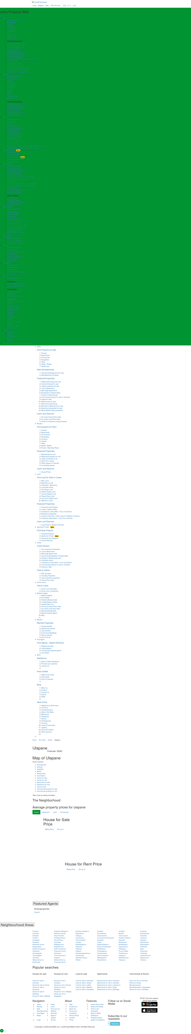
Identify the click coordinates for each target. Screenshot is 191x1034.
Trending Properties (14, 200)
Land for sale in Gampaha (85, 989)
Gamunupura (123, 936)
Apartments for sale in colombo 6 (108, 985)
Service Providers (13, 326)
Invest (39, 543)
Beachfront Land (13, 126)
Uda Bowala (80, 955)
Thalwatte (143, 953)
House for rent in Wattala (62, 991)
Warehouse (11, 38)
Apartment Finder (11, 150)
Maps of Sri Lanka (13, 291)
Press (71, 1020)
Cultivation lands (13, 181)
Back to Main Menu (14, 20)
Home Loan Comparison (15, 243)
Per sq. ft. (60, 829)
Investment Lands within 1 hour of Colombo (22, 183)
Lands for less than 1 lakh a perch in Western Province (26, 146)
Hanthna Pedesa (124, 938)
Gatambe (143, 936)
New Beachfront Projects (50, 375)
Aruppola (35, 933)
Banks (39, 771)
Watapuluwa (144, 958)
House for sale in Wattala (41, 996)
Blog (8, 234)
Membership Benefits (14, 230)
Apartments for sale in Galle (107, 987)
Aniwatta (100, 931)
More (5, 276)
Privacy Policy (74, 1015)
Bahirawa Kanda (60, 933)
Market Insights (8, 207)
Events (9, 339)
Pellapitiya (122, 949)
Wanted (5, 245)
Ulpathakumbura (81, 958)
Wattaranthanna (38, 960)
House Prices (46, 472)
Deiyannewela (59, 936)
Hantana (143, 960)
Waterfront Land (13, 143)
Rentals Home (12, 78)
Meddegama (123, 944)
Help (47, 5)
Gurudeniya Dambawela (105, 938)
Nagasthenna (58, 947)
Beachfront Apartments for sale (18, 67)
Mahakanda (144, 942)
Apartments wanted (14, 252)
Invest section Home (14, 168)
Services (54, 1013)
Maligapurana (59, 944)
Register (41, 5)
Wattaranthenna (59, 960)
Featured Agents (45, 903)
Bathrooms (11, 310)
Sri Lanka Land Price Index (16, 227)
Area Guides (42, 671)
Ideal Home (11, 299)
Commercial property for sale (47, 789)
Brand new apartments (15, 65)
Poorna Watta (123, 951)
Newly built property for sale (17, 43)
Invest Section (43, 545)
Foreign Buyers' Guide (15, 221)
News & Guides (53, 1016)
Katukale (122, 940)
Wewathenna (101, 960)
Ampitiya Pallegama (61, 931)
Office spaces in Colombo (16, 113)
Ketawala (35, 942)
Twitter (12, 343)
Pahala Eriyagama (38, 949)
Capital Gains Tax (13, 223)
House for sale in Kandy (40, 985)
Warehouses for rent (14, 104)
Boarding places (135, 985)
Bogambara (80, 933)
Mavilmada (36, 962)
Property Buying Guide (15, 219)
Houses (10, 24)
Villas (9, 33)
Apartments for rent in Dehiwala (108, 989)
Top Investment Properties (50, 549)
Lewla (99, 942)
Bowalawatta (144, 933)
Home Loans (7, 236)
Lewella (78, 942)
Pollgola (78, 951)
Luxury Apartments (14, 50)
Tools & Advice (43, 570)
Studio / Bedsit (12, 35)
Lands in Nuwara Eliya (49, 509)
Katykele (143, 940)
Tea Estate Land (13, 132)
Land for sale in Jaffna (83, 985)
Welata (78, 960)
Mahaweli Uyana (38, 944)
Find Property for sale (46, 349)
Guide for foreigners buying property (54, 421)
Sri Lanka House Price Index (17, 225)
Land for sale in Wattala (84, 987)
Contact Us (11, 337)
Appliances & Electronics (15, 301)
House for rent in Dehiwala (60, 988)
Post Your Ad (55, 5)
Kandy (50, 740)
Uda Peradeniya (102, 955)
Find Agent (7, 263)
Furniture (10, 303)
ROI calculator (12, 198)
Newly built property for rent (17, 106)
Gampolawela (102, 936)
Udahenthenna (145, 955)
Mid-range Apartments (15, 52)
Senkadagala (37, 953)
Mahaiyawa (123, 942)
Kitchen (9, 314)
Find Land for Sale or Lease (49, 477)
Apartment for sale (43, 782)
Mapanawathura (103, 944)
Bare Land (11, 124)
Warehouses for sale (14, 63)
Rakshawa (144, 951)
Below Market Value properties (18, 72)
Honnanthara (58, 940)
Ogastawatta (123, 947)
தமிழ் (74, 5)
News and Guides (97, 1006)
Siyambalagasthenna (83, 953)
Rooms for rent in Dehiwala (139, 989)
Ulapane (57, 958)
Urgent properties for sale (16, 48)
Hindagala (36, 940)
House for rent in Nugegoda (60, 995)
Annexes (10, 89)
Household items (13, 306)
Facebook (6, 343)
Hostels (9, 92)
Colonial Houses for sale (15, 45)
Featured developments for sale (52, 373)
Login (34, 5)
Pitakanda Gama (60, 951)
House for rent (42, 780)
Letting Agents (12, 269)
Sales (5, 18)
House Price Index (13, 204)
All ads (53, 1020)
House (36, 812)
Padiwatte (143, 947)
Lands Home (11, 121)
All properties (41, 765)
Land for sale (41, 787)
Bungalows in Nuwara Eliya (16, 54)
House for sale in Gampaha (38, 988)
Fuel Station (41, 776)
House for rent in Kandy (62, 985)
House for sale (42, 778)
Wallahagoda (101, 958)
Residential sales (13, 267)
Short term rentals (13, 110)
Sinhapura (57, 953)
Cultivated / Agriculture (15, 128)
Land (4, 117)
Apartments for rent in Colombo (108, 983)
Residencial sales (47, 646)
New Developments (45, 369)
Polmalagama (102, 951)
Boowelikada (101, 933)
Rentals (5, 74)
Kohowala (57, 942)
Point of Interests (13, 296)
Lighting (10, 323)
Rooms (9, 98)
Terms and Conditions (73, 1012)
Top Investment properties (16, 202)
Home (34, 740)
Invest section (7, 164)
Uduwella (35, 958)
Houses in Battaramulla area (17, 179)
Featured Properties (46, 378)
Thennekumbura (60, 955)
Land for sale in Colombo (84, 980)
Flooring (10, 319)
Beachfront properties (14, 192)
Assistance (42, 658)
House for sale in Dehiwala (38, 992)
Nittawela (79, 947)
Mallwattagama (81, 944)
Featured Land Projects (15, 159)
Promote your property (15, 286)
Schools (39, 767)
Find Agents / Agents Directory (50, 642)
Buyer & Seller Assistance (16, 284)
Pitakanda (35, 951)
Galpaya (78, 936)
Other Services (12, 328)
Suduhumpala (102, 953)
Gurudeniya (80, 938)
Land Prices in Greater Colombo (52, 525)
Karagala (100, 940)
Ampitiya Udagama (82, 931)
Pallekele (79, 949)
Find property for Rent (46, 426)
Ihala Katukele (81, 940)
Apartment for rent (43, 784)
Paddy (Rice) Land (13, 139)
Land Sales (11, 274)
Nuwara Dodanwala (104, 947)
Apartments (11, 27)
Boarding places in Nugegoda (140, 987)
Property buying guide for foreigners (98, 1018)
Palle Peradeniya (60, 949)
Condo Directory (13, 161)
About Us (72, 1009)
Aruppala (143, 931)
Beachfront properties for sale (17, 70)
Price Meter (11, 216)
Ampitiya (35, 931)
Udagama (122, 955)
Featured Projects (13, 155)
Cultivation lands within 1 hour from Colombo (23, 148)
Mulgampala (36, 947)
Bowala (121, 933)
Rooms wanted (12, 258)
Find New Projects (45, 530)
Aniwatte (122, 931)
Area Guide (11, 294)
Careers (10, 334)
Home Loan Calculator (15, 241)
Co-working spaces (14, 115)
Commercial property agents (17, 272)
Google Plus (19, 343)
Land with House (13, 130)
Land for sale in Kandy (83, 983)
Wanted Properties (45, 622)
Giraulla (35, 938)
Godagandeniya (59, 938)
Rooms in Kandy (135, 983)
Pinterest (27, 343)
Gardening (11, 312)
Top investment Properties (16, 170)
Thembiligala (36, 955)
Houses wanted (12, 250)
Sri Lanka (42, 740)
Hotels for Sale (12, 61)
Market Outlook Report (15, 232)
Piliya (142, 949)
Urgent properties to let (15, 108)
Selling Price (49, 829)
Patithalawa (101, 949)
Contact (37, 912)
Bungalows (11, 31)
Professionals (12, 317)
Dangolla (35, 936)
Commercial (11, 29)
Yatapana (122, 960)
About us (10, 332)
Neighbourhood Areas (17, 925)
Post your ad (55, 1009)
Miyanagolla (144, 944)
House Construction (14, 321)
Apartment (46, 812)
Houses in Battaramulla (15, 56)
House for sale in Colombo (38, 981)
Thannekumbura (60, 962)
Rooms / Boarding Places (50, 448)
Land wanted (11, 254)
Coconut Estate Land (14, 137)
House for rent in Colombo (60, 981)
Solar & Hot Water (13, 308)
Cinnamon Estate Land (15, 141)
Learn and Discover (45, 413)
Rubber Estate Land (14, 135)
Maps (39, 1015)
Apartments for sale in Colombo (108, 980)
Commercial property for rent (47, 791)
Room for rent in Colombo (139, 980)
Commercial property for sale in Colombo (21, 59)
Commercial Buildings (14, 256)
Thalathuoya (123, 953)
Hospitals (40, 769)
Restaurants (41, 773)
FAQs (9, 341)
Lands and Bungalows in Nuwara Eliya (20, 177)
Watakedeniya (124, 958)
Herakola (143, 938)
